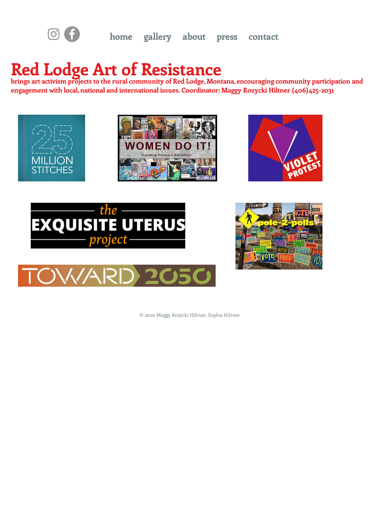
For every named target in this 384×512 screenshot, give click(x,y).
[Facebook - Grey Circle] (72, 34)
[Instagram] (54, 34)
